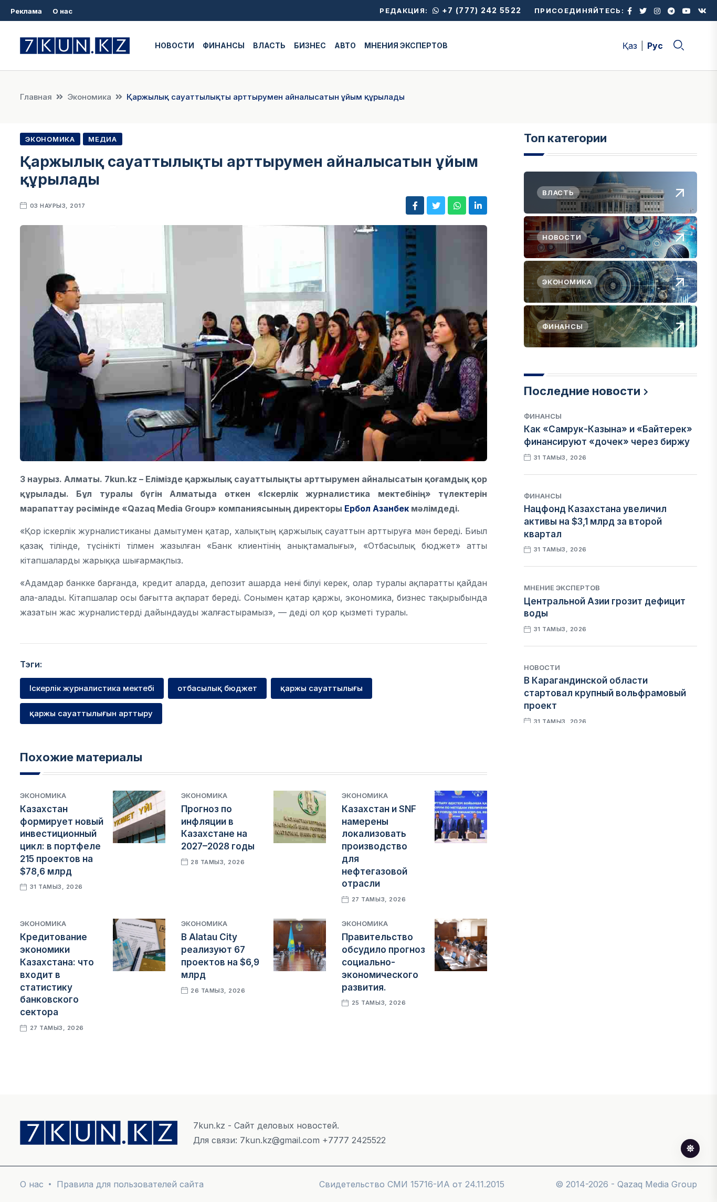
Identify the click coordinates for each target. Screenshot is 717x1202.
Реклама (26, 11)
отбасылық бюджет (217, 688)
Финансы (543, 416)
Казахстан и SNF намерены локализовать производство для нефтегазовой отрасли (379, 846)
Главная (36, 97)
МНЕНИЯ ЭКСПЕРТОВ (406, 45)
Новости (542, 667)
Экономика (89, 97)
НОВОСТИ (174, 45)
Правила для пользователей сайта (130, 1184)
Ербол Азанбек (376, 508)
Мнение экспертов (562, 587)
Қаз (630, 45)
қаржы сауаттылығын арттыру (91, 713)
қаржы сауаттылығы (321, 688)
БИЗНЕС (310, 45)
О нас (62, 11)
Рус (655, 45)
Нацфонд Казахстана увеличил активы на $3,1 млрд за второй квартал (595, 521)
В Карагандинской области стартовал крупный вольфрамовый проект (605, 693)
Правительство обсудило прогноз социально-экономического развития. (383, 962)
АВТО (345, 45)
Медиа (102, 139)
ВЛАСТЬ (269, 45)
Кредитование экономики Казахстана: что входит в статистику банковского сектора (57, 974)
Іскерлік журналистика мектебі (91, 688)
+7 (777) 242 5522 (480, 10)
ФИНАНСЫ (224, 45)
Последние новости (582, 391)
